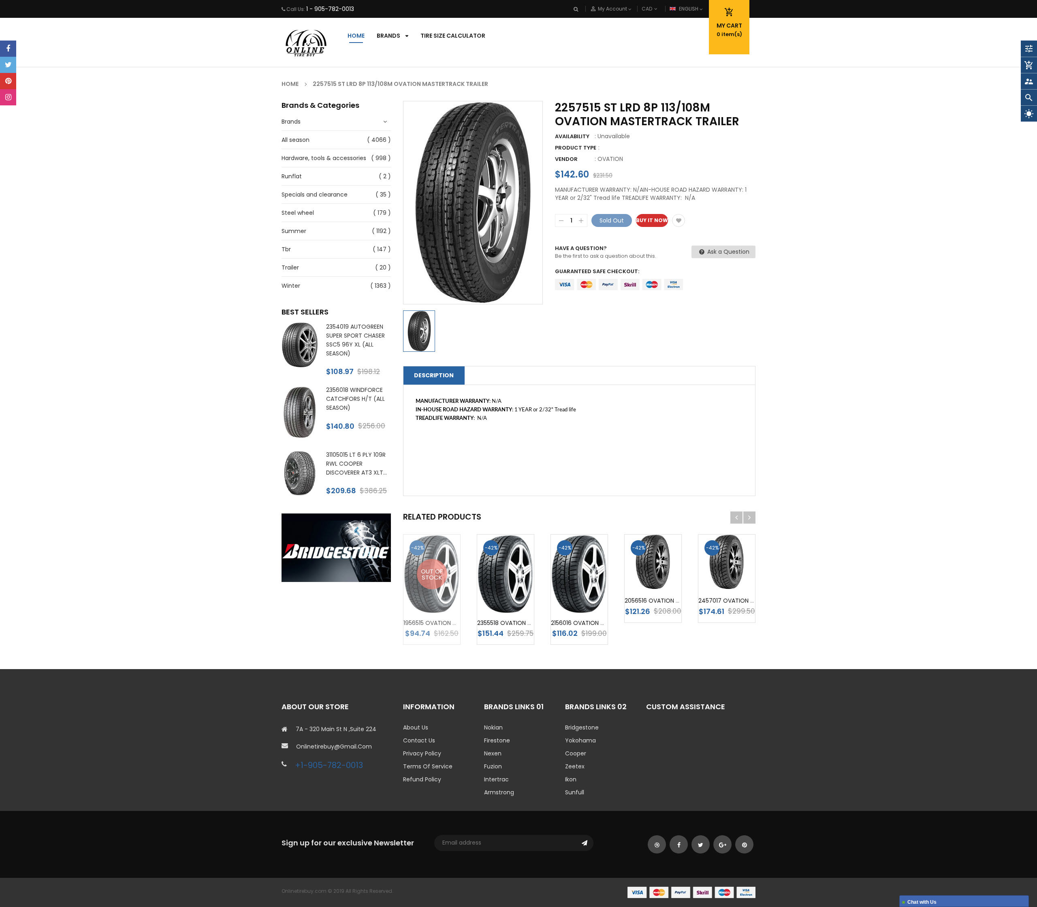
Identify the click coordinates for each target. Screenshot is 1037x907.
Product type (575, 148)
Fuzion (493, 766)
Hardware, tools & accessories (324, 158)
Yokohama (580, 740)
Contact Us (419, 740)
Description (434, 375)
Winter (291, 286)
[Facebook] (8, 49)
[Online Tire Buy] (691, 891)
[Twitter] (8, 65)
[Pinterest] (8, 81)
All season (295, 140)
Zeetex (575, 766)
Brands (291, 122)
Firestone (497, 740)
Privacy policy (422, 753)
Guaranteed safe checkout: (597, 271)
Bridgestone (582, 727)
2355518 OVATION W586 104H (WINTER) (531, 623)
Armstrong (499, 792)
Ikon (570, 779)
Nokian (493, 727)
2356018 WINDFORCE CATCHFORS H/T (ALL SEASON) (355, 399)
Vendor (566, 159)
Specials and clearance (315, 194)
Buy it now (652, 220)
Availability (572, 136)
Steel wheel (298, 213)
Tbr (286, 249)
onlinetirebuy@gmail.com (334, 746)
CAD (660, 8)
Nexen (492, 753)
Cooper (575, 753)
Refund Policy (422, 779)
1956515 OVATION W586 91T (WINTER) (455, 623)
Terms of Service (427, 766)
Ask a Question (727, 252)
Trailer (290, 267)
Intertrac (496, 779)
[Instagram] (8, 97)
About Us (415, 727)
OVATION (610, 159)
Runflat (292, 176)
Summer (294, 231)
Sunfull (574, 792)
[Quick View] (505, 612)
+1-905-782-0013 (329, 765)
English (689, 8)
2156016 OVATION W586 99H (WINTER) (604, 623)
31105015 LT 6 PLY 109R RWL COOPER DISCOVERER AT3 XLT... (356, 464)
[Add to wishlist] (678, 220)
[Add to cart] (518, 587)
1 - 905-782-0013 (330, 9)
